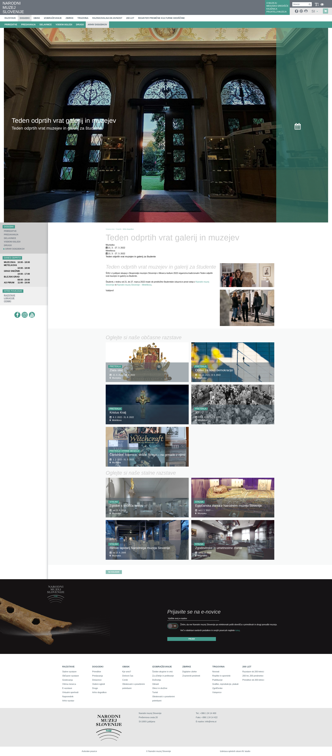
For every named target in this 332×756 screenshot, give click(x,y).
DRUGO (80, 24)
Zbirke (70, 18)
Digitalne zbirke (189, 672)
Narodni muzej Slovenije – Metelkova (134, 285)
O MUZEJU (271, 3)
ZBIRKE (186, 666)
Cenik (125, 680)
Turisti (155, 692)
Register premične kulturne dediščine (161, 18)
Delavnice (97, 680)
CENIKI (7, 301)
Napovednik (67, 696)
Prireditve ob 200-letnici (253, 680)
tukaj (237, 630)
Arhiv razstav (68, 701)
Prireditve (96, 672)
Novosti (215, 672)
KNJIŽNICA (271, 9)
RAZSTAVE (9, 295)
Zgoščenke (217, 688)
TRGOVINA (218, 666)
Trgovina (82, 18)
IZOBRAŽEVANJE (162, 666)
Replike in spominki (221, 676)
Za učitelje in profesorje (163, 676)
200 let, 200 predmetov (252, 676)
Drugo (95, 688)
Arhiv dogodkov (97, 24)
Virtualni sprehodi (70, 692)
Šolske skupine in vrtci (162, 672)
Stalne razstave (69, 672)
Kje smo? (126, 672)
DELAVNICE (46, 24)
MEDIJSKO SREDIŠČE (277, 6)
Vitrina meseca (69, 684)
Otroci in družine (159, 688)
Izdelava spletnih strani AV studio (235, 751)
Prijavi (191, 639)
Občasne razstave (70, 676)
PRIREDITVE (11, 24)
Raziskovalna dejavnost (107, 18)
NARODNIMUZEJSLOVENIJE (13, 7)
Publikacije (217, 680)
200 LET (246, 666)
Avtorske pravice (89, 751)
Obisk (36, 18)
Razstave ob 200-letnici (253, 672)
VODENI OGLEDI (64, 24)
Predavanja (97, 676)
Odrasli (155, 684)
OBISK (126, 666)
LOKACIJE (9, 298)
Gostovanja (67, 680)
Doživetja (156, 680)
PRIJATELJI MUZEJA (276, 12)
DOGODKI (97, 666)
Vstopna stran (110, 229)
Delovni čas (127, 676)
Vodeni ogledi (98, 684)
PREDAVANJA (28, 24)
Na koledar (113, 572)
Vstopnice (217, 692)
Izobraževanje (53, 18)
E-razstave (67, 688)
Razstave (10, 18)
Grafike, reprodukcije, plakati (225, 684)
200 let (130, 18)
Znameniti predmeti (191, 676)
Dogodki (25, 18)
